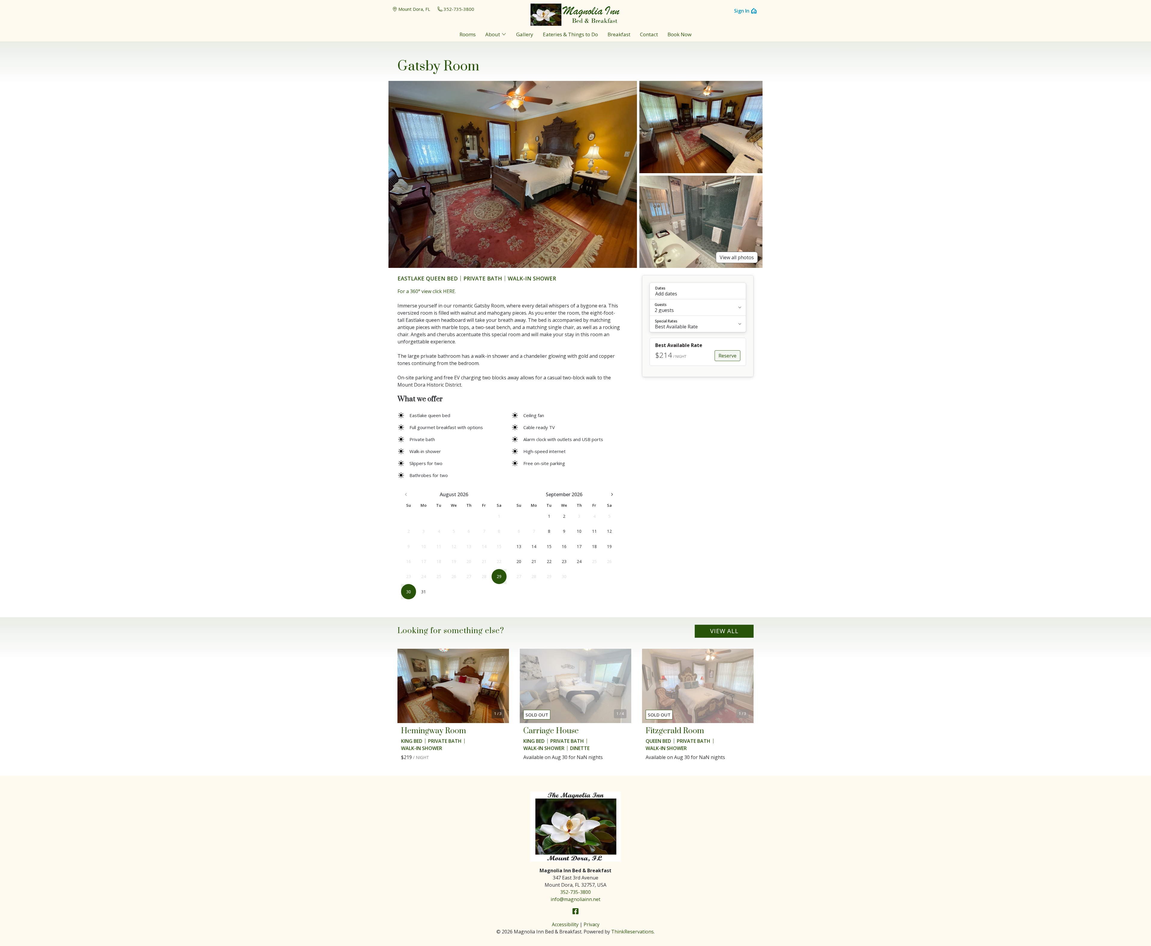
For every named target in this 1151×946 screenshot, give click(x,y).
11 (594, 531)
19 (609, 546)
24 (579, 561)
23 (564, 561)
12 (609, 531)
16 (564, 546)
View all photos (737, 257)
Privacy (591, 924)
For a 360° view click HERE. (426, 291)
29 (499, 576)
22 (549, 561)
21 (533, 561)
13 (518, 546)
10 (579, 531)
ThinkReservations (632, 931)
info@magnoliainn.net (575, 899)
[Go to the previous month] (406, 494)
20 (518, 561)
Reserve (727, 355)
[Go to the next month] (612, 494)
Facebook (575, 911)
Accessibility (565, 924)
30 (408, 592)
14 (533, 546)
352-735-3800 (459, 9)
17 (579, 546)
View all (724, 631)
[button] (698, 291)
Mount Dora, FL (414, 9)
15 (549, 546)
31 (423, 592)
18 (594, 546)
